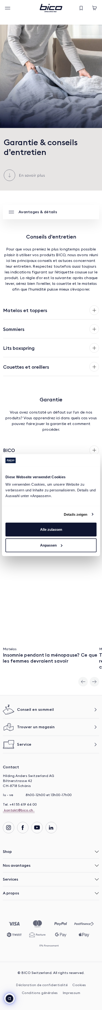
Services (10, 879)
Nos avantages (16, 865)
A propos (11, 893)
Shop (7, 851)
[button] (9, 998)
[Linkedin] (51, 827)
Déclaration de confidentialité (42, 985)
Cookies (79, 985)
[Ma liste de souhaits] (81, 8)
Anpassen (48, 545)
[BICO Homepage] (51, 8)
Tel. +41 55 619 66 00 (20, 804)
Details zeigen (75, 514)
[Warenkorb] (94, 8)
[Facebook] (22, 827)
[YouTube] (37, 827)
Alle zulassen (51, 529)
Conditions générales (40, 993)
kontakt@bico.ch (18, 810)
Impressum (71, 993)
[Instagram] (8, 827)
